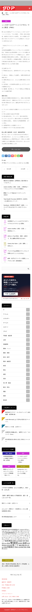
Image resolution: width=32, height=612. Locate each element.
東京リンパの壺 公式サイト (13, 426)
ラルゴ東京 (26, 163)
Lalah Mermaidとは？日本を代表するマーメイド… (17, 420)
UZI (25, 529)
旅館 (25, 543)
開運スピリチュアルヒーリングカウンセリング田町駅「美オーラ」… (8, 472)
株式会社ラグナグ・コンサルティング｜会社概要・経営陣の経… (17, 413)
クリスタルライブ (23, 533)
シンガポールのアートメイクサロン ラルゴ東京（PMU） (22, 459)
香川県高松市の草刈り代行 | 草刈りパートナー (17, 440)
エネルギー (15, 318)
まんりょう (8, 531)
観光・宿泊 (15, 387)
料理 (15, 365)
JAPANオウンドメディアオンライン (19, 609)
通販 (15, 391)
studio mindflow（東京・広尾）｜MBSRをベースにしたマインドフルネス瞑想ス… (16, 187)
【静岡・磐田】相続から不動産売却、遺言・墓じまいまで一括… (15, 496)
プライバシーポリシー (7, 593)
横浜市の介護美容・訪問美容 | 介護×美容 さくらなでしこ (16, 181)
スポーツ (15, 327)
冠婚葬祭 (15, 344)
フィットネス (15, 537)
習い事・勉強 (15, 383)
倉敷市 (14, 541)
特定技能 (9, 545)
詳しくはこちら (16, 149)
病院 (15, 374)
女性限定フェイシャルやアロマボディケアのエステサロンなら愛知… (18, 222)
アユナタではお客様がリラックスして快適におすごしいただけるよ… (18, 252)
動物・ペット (15, 348)
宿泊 (3, 543)
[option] (16, 563)
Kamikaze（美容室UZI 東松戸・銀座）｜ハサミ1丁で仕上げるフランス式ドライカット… (16, 207)
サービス (15, 322)
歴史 (15, 370)
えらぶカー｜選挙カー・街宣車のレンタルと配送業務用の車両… (15, 510)
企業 (15, 340)
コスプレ (4, 534)
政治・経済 (15, 357)
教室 (6, 543)
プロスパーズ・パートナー (16, 538)
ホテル (20, 539)
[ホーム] (2, 13)
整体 (8, 543)
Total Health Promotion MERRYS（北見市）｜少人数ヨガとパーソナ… (16, 200)
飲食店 (15, 400)
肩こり (15, 545)
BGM (3, 529)
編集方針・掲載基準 (6, 582)
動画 (27, 541)
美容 (6, 21)
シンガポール (20, 163)
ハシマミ (21, 534)
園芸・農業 (15, 352)
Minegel (7, 529)
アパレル (15, 314)
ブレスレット (24, 537)
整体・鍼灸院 (15, 361)
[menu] (29, 8)
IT (15, 309)
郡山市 (27, 545)
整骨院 (20, 543)
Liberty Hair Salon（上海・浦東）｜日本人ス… (18, 245)
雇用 (3, 547)
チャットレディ (13, 534)
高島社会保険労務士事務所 (16, 547)
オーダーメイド (23, 531)
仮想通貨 (8, 541)
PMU (5, 163)
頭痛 (5, 547)
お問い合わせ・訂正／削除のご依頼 (10, 596)
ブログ (15, 331)
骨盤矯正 (10, 547)
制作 (24, 541)
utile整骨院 (21, 529)
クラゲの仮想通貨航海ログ (16, 532)
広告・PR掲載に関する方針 (8, 585)
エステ (15, 531)
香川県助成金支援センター (9, 516)
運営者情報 (4, 579)
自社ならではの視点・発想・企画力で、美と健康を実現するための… (18, 237)
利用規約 (4, 590)
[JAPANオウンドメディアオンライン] (8, 8)
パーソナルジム (14, 536)
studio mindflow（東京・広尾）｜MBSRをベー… (17, 230)
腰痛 (20, 545)
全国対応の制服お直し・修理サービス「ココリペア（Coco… (17, 433)
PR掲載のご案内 (6, 587)
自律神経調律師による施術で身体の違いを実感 (8, 458)
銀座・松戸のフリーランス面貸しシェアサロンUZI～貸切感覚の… (18, 259)
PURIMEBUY (15, 529)
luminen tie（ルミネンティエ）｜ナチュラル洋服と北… (22, 472)
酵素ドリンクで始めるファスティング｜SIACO (15, 194)
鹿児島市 (5, 548)
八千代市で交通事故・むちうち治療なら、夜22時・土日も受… (15, 489)
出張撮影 (19, 541)
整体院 (14, 542)
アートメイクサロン (11, 163)
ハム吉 (25, 534)
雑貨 (15, 395)
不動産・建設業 (15, 335)
